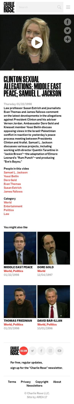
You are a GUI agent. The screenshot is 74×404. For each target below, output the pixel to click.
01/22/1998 (18, 271)
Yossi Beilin (11, 176)
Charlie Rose (9, 7)
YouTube (59, 351)
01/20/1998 (18, 324)
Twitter (67, 30)
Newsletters (35, 386)
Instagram (50, 351)
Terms (12, 382)
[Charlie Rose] (14, 351)
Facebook (67, 22)
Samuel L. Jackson (16, 172)
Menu (66, 7)
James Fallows (13, 191)
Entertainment (13, 206)
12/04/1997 (45, 271)
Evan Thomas (12, 184)
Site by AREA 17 (37, 397)
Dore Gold (10, 180)
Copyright (41, 382)
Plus (67, 39)
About (57, 382)
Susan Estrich (12, 188)
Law (6, 214)
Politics (9, 210)
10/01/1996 (49, 324)
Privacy (26, 382)
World (8, 202)
